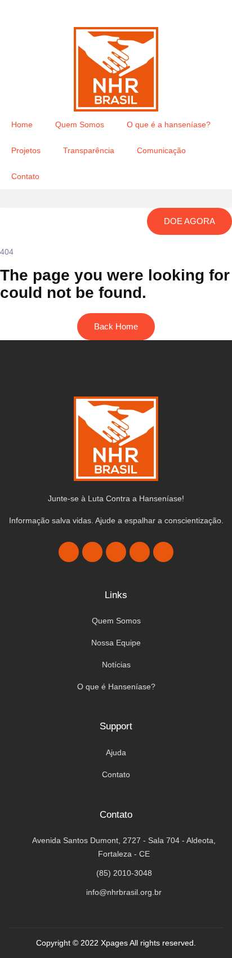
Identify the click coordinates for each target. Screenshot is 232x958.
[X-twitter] (92, 552)
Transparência (88, 150)
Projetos (26, 150)
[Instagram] (116, 552)
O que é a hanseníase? (169, 124)
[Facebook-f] (69, 552)
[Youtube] (140, 552)
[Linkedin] (163, 552)
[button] (116, 198)
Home (22, 124)
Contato (25, 176)
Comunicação (161, 150)
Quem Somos (79, 124)
